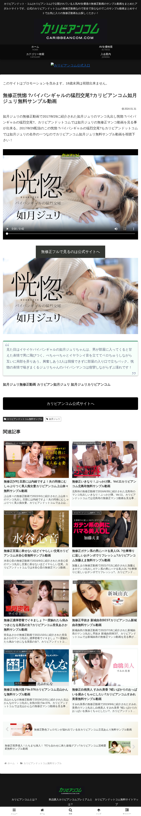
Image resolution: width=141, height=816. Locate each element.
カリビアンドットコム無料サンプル (24, 419)
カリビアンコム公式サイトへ (70, 404)
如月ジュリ (54, 419)
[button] (130, 598)
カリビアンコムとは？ (24, 799)
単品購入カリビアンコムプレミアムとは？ (70, 802)
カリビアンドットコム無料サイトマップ (116, 802)
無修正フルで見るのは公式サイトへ (70, 252)
